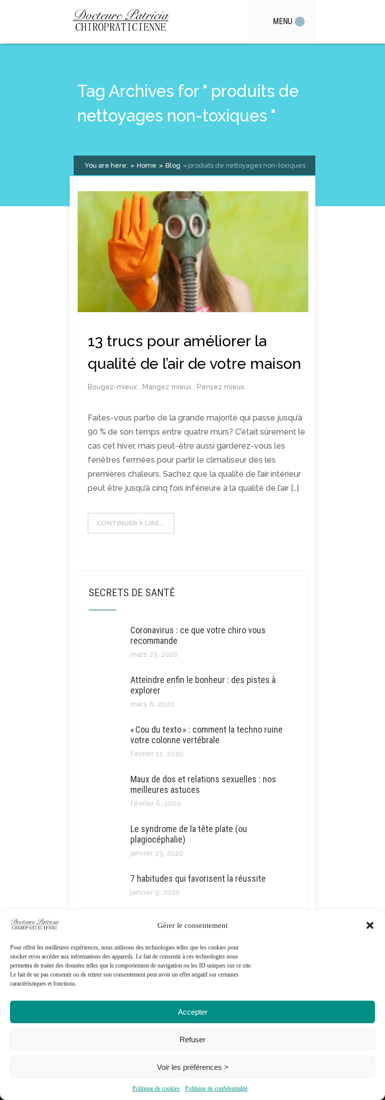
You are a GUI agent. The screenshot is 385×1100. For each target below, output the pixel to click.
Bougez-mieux (113, 387)
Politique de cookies (156, 1088)
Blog (172, 165)
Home (145, 165)
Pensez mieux (220, 387)
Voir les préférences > (193, 1067)
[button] (370, 925)
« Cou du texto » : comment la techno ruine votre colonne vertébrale (206, 734)
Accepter (193, 1012)
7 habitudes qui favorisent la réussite (198, 878)
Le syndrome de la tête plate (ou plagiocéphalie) (188, 834)
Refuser (192, 1039)
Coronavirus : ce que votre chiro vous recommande (198, 635)
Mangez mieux (168, 387)
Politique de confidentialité (216, 1088)
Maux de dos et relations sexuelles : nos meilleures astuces (203, 784)
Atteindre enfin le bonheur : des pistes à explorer (203, 685)
